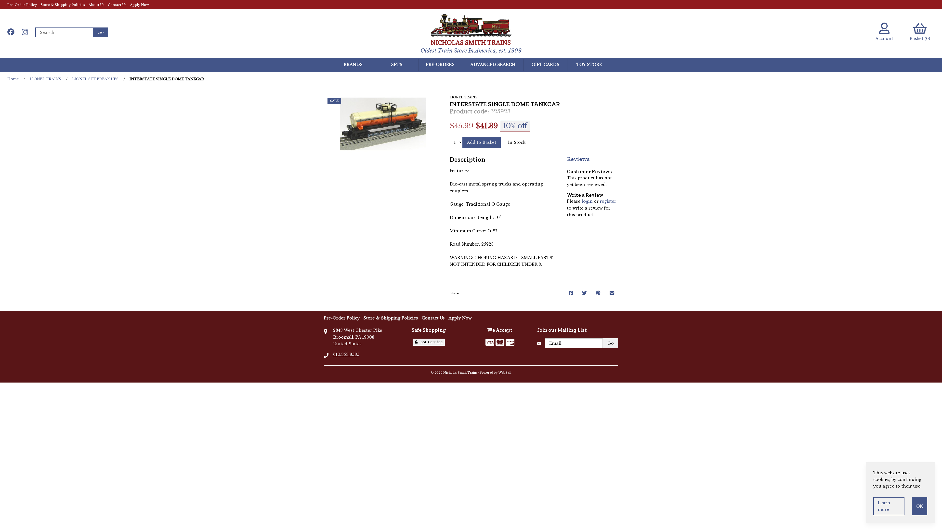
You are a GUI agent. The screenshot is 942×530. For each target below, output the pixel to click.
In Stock (516, 142)
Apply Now (139, 5)
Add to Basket (481, 142)
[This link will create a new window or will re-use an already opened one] (571, 293)
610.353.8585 (346, 354)
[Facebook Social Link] (10, 32)
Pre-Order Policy (22, 5)
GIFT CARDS (545, 64)
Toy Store (589, 64)
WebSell (504, 372)
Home (13, 79)
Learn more (884, 506)
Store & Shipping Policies (62, 5)
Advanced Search (492, 64)
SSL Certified (431, 342)
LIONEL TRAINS (45, 79)
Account (884, 38)
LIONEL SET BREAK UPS (95, 79)
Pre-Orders (440, 64)
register (608, 201)
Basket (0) (919, 38)
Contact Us (117, 5)
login (587, 201)
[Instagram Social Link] (25, 32)
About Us (96, 5)
